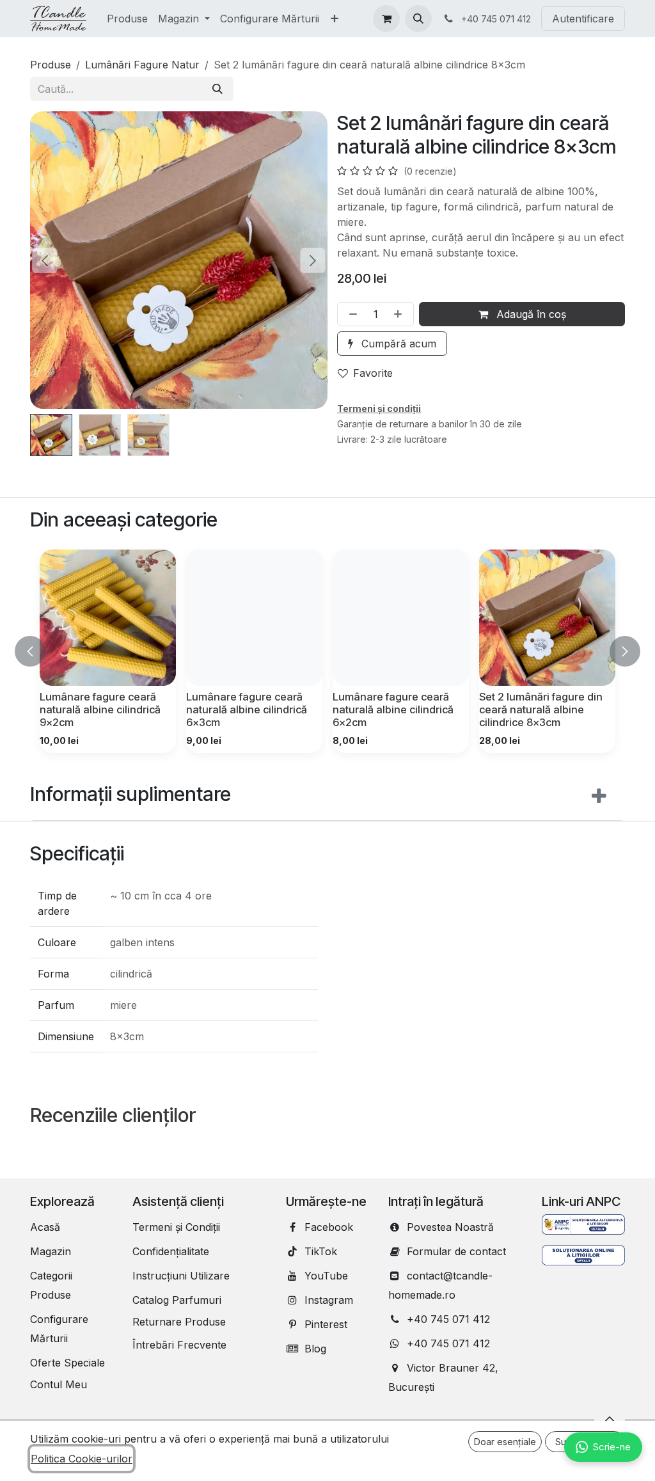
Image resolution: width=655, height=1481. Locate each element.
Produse (50, 64)
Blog (315, 1348)
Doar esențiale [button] (505, 1441)
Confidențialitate (170, 1251)
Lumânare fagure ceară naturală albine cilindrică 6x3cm (246, 709)
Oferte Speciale (67, 1362)
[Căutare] (217, 89)
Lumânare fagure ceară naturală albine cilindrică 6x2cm (393, 709)
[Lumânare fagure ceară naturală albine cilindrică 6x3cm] (254, 618)
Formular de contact (456, 1251)
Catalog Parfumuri (176, 1300)
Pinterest (325, 1324)
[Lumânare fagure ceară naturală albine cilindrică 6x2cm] (401, 618)
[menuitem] (127, 18)
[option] (327, 651)
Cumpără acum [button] (397, 343)
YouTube (326, 1275)
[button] (418, 18)
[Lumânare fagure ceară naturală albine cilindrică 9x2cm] (108, 618)
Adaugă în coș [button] (529, 314)
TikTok (320, 1251)
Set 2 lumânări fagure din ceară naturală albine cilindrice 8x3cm (541, 709)
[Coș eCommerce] (386, 18)
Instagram (328, 1300)
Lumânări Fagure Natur (142, 64)
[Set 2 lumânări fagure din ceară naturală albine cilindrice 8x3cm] (547, 618)
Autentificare (583, 18)
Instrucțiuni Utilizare (181, 1275)
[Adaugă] (400, 314)
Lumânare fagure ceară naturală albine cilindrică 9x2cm (100, 709)
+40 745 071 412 (448, 1319)
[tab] (327, 797)
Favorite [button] (373, 373)
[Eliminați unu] (350, 314)
